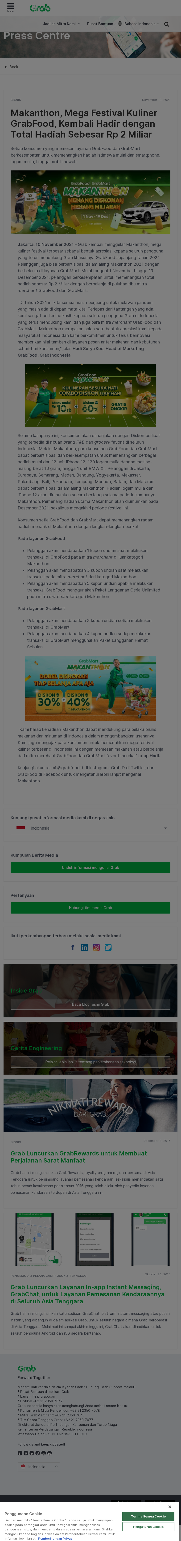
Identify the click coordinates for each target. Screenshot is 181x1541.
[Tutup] (169, 1507)
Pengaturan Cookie (148, 1527)
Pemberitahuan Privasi (56, 1538)
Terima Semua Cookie (148, 1516)
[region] (89, 1521)
